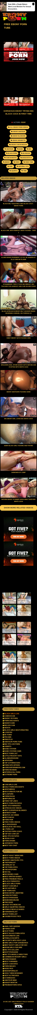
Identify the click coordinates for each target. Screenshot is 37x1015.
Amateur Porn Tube (13, 742)
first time (29, 162)
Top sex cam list (11, 834)
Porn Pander (10, 959)
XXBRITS (7, 746)
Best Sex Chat (10, 845)
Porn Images (10, 966)
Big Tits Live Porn (12, 744)
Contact (20, 1003)
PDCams (7, 737)
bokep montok (10, 982)
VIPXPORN (8, 760)
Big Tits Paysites (11, 836)
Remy (23, 122)
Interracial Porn (12, 772)
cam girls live (10, 784)
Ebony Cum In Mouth (19, 144)
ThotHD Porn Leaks (13, 831)
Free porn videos (12, 822)
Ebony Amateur (19, 131)
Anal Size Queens (12, 926)
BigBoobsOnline (11, 900)
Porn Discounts (11, 721)
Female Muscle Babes (14, 909)
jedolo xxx (9, 838)
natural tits (23, 166)
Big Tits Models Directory (16, 954)
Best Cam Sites (11, 964)
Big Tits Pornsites (12, 805)
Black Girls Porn (12, 883)
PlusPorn (8, 794)
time (25, 171)
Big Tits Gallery (11, 950)
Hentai (7, 728)
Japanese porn (11, 843)
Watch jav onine (11, 815)
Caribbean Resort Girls (15, 957)
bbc (30, 149)
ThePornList (10, 862)
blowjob (26, 153)
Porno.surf (9, 929)
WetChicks (9, 817)
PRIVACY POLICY (22, 1001)
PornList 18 (9, 865)
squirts (14, 171)
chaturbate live (11, 936)
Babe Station (10, 749)
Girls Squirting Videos (14, 907)
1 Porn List (9, 829)
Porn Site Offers (12, 765)
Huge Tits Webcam (12, 905)
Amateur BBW (10, 980)
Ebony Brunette (19, 140)
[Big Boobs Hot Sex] (15, 17)
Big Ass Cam (9, 725)
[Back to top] (31, 1009)
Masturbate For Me (13, 791)
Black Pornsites (12, 881)
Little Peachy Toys (13, 756)
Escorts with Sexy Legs (15, 940)
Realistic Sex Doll (12, 827)
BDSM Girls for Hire (13, 947)
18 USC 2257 (7, 1001)
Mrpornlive (9, 798)
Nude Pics (8, 968)
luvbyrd (8, 732)
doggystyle (27, 157)
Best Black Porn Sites (14, 933)
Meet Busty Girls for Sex (15, 945)
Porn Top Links (11, 801)
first (17, 162)
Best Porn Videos (12, 858)
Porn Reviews (10, 770)
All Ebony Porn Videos (19, 127)
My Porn (8, 735)
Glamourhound (11, 758)
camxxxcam (9, 716)
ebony (7, 162)
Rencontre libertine (13, 893)
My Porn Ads (9, 890)
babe (21, 149)
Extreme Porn (10, 774)
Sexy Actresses (11, 975)
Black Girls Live (11, 713)
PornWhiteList (11, 912)
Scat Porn (9, 931)
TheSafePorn (10, 869)
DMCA (14, 1001)
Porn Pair (8, 820)
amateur (9, 149)
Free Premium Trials (13, 879)
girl (11, 166)
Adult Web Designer (13, 973)
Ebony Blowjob (19, 136)
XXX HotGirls (10, 888)
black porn (12, 153)
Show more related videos (18, 508)
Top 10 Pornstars (12, 763)
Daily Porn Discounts (14, 787)
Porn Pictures (11, 895)
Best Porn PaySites (13, 803)
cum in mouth (11, 157)
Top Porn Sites (11, 867)
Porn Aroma (9, 841)
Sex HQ (7, 872)
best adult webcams (13, 855)
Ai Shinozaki (9, 978)
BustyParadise (11, 898)
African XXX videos (13, 808)
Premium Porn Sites (13, 985)
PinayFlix (8, 739)
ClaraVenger (10, 824)
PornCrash (9, 796)
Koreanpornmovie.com (14, 767)
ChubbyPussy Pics (12, 916)
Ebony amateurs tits (13, 860)
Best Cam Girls (11, 886)
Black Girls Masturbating (16, 730)
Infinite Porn (10, 813)
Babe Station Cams (12, 751)
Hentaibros (9, 789)
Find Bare (8, 902)
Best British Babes (13, 876)
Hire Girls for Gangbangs (16, 943)
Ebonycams (9, 723)
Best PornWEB (10, 961)
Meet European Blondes (15, 810)
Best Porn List (11, 753)
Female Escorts (11, 938)
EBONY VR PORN (11, 718)
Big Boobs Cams (11, 874)
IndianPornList (11, 971)
